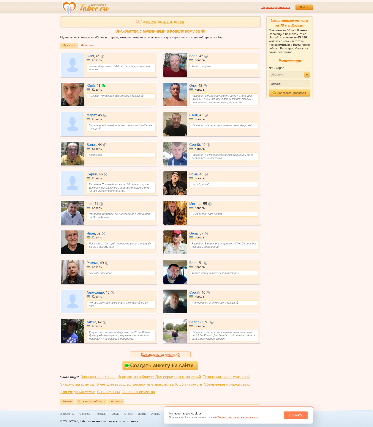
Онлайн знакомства (138, 392)
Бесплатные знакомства (153, 384)
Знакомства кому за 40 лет (82, 384)
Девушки (87, 45)
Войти (304, 7)
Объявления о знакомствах (227, 384)
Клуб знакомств (188, 384)
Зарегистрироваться (275, 7)
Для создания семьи (77, 392)
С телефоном (108, 392)
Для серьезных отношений (178, 377)
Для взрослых (119, 384)
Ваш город (276, 67)
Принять (295, 415)
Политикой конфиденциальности (237, 417)
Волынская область (91, 401)
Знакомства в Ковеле (98, 377)
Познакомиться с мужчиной (226, 377)
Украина (116, 401)
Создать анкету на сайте (161, 365)
